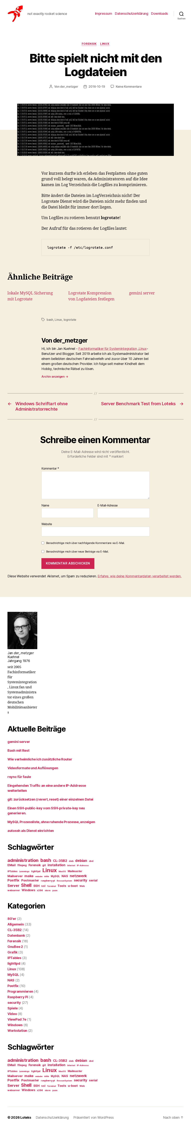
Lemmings (24, 871)
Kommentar (50, 468)
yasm (54, 890)
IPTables (12, 871)
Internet (71, 865)
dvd (91, 861)
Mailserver (15, 876)
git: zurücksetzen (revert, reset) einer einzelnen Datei (50, 799)
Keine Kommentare (129, 86)
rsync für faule (19, 777)
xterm (48, 890)
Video (12, 1014)
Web (81, 886)
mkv (46, 876)
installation (56, 865)
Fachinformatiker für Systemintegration (107, 349)
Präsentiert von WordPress (93, 1117)
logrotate (70, 319)
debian (81, 860)
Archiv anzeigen (54, 376)
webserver (13, 890)
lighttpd (35, 871)
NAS (65, 876)
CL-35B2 (60, 861)
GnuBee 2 (15, 947)
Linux (104, 44)
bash (50, 319)
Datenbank (16, 935)
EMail (11, 865)
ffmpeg (21, 865)
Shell (26, 885)
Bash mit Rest (18, 750)
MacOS (62, 871)
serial (93, 880)
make (28, 876)
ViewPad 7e (16, 1019)
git (44, 865)
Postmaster (30, 880)
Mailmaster (75, 871)
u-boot (73, 886)
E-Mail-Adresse (107, 505)
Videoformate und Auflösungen (32, 768)
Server (13, 885)
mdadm (39, 876)
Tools (61, 886)
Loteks (25, 1117)
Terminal (51, 886)
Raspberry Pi (17, 997)
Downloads (159, 13)
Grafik (12, 952)
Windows (28, 890)
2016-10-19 (97, 86)
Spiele (12, 1008)
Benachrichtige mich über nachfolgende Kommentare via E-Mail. (85, 543)
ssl (43, 886)
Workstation (17, 1031)
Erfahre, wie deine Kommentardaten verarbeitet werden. (139, 576)
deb (71, 861)
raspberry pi (48, 880)
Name (45, 505)
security (80, 880)
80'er (11, 919)
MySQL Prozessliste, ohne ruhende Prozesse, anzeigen (51, 822)
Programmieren (20, 991)
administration (22, 860)
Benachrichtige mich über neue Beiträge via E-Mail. (77, 551)
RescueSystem (64, 881)
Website (46, 524)
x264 (40, 890)
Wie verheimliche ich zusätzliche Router (39, 759)
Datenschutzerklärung (131, 13)
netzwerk (78, 875)
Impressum (103, 13)
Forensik (89, 44)
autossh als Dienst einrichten (30, 831)
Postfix (13, 880)
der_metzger (69, 86)
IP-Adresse (82, 865)
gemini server (142, 293)
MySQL (55, 876)
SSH (36, 886)
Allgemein (15, 924)
